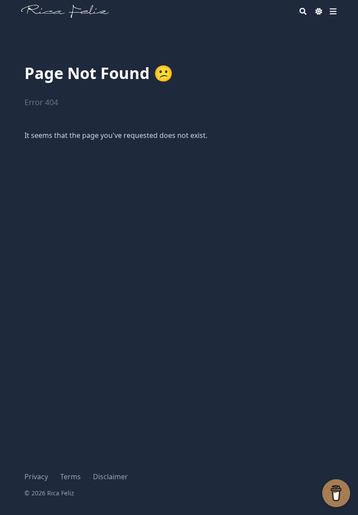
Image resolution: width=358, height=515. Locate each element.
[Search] (302, 11)
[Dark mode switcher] (318, 11)
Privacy (36, 476)
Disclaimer (110, 476)
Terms (70, 476)
